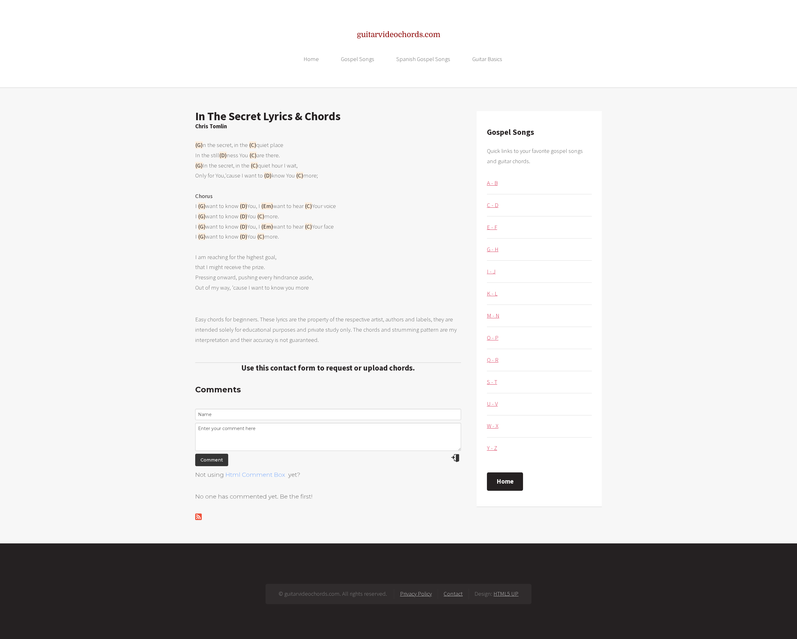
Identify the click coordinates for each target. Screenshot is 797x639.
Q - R (492, 359)
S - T (492, 382)
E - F (492, 227)
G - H (492, 249)
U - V (492, 403)
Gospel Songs (357, 59)
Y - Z (492, 448)
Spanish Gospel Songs (423, 59)
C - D (492, 205)
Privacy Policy (416, 593)
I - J (491, 271)
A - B (492, 183)
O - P (492, 337)
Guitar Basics (487, 59)
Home (311, 59)
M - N (493, 315)
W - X (492, 425)
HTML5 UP (505, 593)
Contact (453, 593)
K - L (492, 293)
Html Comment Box (255, 474)
